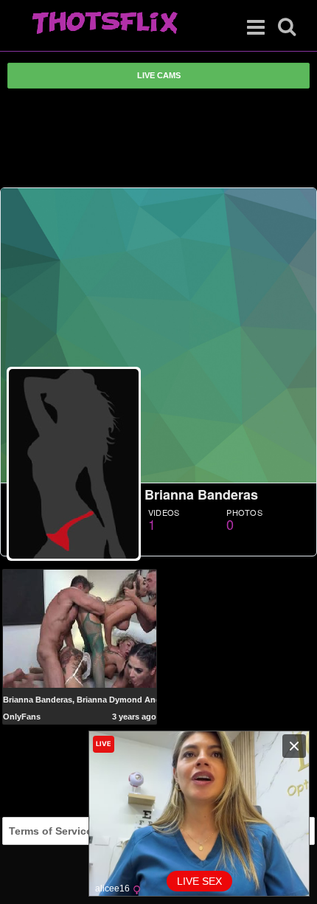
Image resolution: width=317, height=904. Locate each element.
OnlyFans (22, 716)
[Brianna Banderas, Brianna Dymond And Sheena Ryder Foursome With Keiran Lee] (80, 628)
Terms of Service (50, 831)
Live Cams (159, 75)
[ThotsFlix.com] (105, 23)
